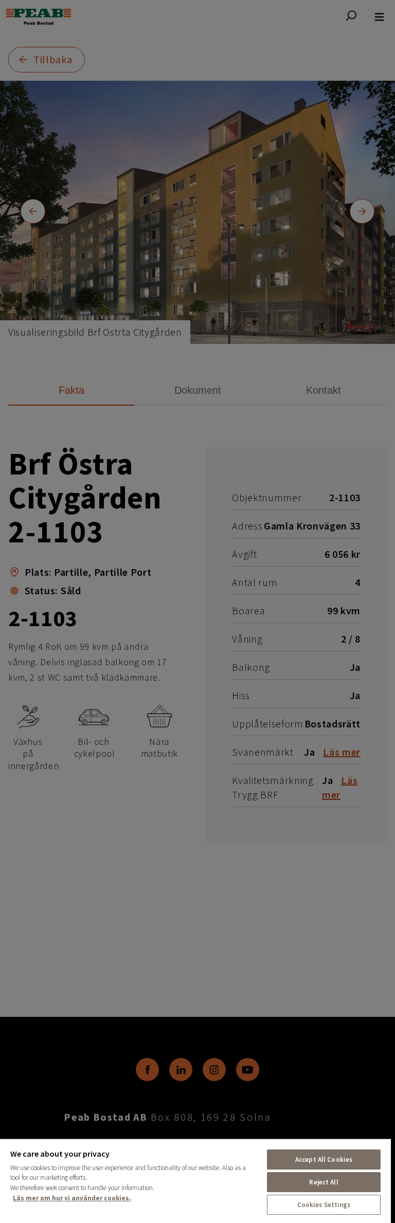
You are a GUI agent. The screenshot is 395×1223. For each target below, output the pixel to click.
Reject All (323, 1182)
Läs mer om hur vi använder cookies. (72, 1198)
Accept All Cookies (323, 1159)
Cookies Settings (324, 1204)
